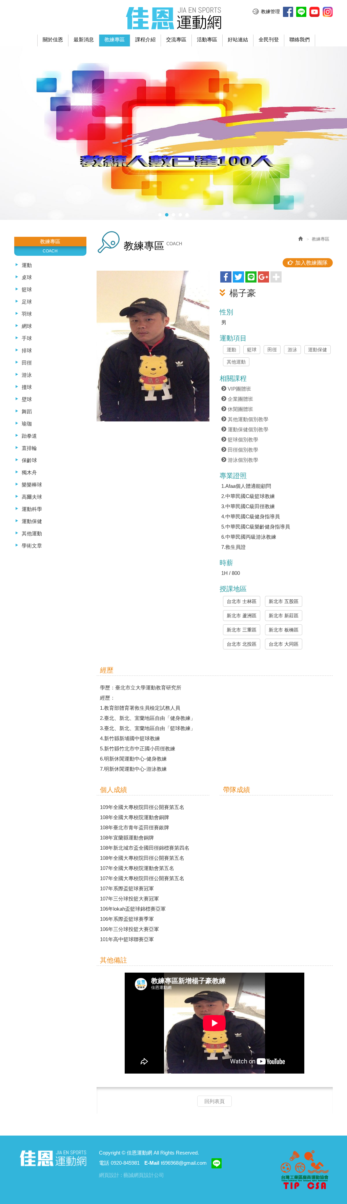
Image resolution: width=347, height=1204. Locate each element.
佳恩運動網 (173, 17)
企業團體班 (239, 399)
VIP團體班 (238, 389)
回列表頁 (214, 1101)
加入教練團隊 (311, 263)
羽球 (27, 314)
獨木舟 (29, 472)
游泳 (27, 375)
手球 (27, 338)
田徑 (27, 363)
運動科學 (32, 509)
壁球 (27, 399)
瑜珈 (27, 424)
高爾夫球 (32, 497)
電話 (104, 1163)
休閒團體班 (239, 409)
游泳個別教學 (242, 460)
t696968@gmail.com (184, 1163)
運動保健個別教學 (247, 429)
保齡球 (29, 460)
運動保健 (32, 521)
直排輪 (29, 448)
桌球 (27, 277)
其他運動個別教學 (247, 419)
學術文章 (32, 545)
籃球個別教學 (242, 439)
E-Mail (151, 1163)
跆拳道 (29, 436)
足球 (27, 302)
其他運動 (32, 533)
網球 (27, 326)
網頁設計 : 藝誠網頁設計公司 (131, 1175)
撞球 (27, 387)
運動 (27, 265)
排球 (27, 350)
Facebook (288, 12)
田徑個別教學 (242, 450)
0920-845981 (125, 1163)
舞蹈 (27, 411)
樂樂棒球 (32, 484)
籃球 (27, 289)
